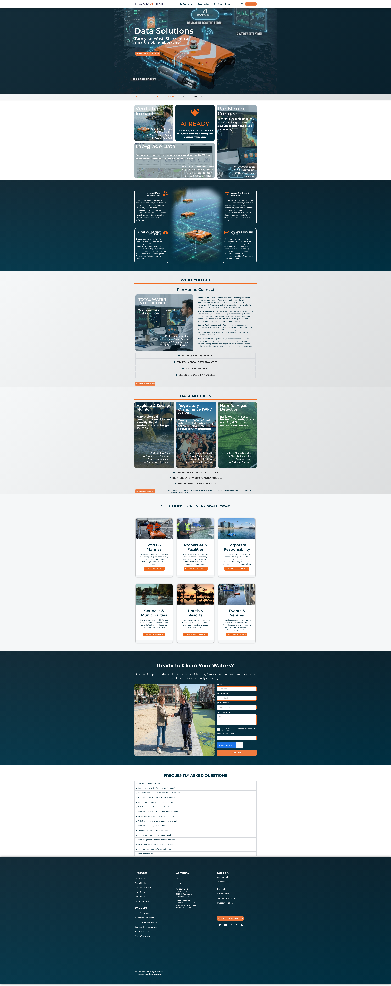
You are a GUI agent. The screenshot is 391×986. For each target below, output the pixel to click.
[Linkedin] (219, 925)
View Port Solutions (154, 569)
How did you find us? (227, 734)
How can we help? (226, 712)
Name (219, 684)
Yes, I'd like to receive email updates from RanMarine (238, 729)
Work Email (223, 694)
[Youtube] (225, 925)
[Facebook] (242, 925)
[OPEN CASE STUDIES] (210, 4)
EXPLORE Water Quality (154, 634)
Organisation (223, 703)
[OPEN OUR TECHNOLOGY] (194, 4)
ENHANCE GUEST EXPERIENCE (196, 634)
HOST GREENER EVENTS (237, 634)
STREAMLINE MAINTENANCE (195, 569)
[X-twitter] (236, 925)
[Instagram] (230, 925)
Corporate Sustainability (237, 569)
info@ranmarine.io (183, 908)
